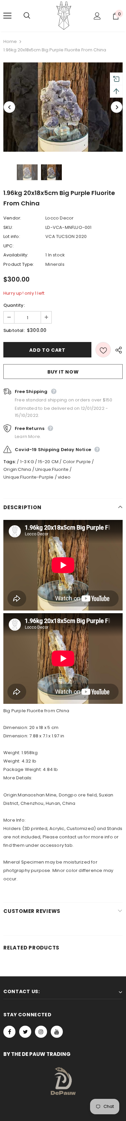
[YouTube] (57, 1032)
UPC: (8, 246)
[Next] (117, 107)
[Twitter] (25, 1032)
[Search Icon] (34, 15)
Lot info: (11, 236)
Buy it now (63, 372)
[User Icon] (97, 15)
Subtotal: (14, 330)
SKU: (8, 227)
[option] (63, 107)
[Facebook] (9, 1032)
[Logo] (64, 15)
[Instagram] (41, 1032)
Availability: (16, 255)
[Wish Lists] (103, 349)
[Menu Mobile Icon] (7, 16)
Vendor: (12, 218)
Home (10, 41)
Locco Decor (59, 218)
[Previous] (9, 107)
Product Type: (18, 264)
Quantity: (14, 305)
